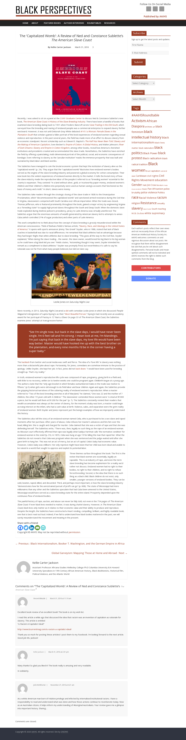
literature (160, 185)
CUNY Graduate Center (71, 118)
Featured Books (52, 23)
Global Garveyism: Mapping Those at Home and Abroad (89, 553)
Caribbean (141, 175)
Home (25, 23)
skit (67, 310)
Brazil (148, 171)
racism (162, 197)
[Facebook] (20, 527)
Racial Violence (147, 197)
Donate (151, 278)
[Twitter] (26, 527)
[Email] (37, 527)
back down (81, 368)
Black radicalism (152, 158)
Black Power (150, 153)
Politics (161, 192)
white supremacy (155, 213)
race (135, 197)
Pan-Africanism (155, 188)
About (35, 23)
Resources (109, 23)
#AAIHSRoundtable (145, 115)
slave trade (147, 209)
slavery (137, 208)
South (155, 208)
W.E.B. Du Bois (138, 213)
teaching (162, 208)
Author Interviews (74, 23)
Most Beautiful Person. (75, 314)
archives (148, 126)
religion (136, 203)
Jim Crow (151, 185)
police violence (149, 192)
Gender (137, 185)
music (144, 189)
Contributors (151, 268)
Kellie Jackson (38, 652)
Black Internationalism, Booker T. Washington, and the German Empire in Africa (69, 543)
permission (74, 532)
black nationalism (146, 148)
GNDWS (64, 731)
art (154, 127)
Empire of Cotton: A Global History (81, 144)
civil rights (152, 175)
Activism (139, 120)
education (161, 180)
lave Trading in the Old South (104, 124)
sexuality (161, 203)
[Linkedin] (31, 527)
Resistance (149, 203)
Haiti (145, 185)
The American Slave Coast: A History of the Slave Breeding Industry (54, 121)
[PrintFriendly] (43, 527)
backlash (26, 362)
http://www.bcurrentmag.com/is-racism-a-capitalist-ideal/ (45, 629)
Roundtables (94, 23)
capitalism (155, 170)
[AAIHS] (57, 4)
